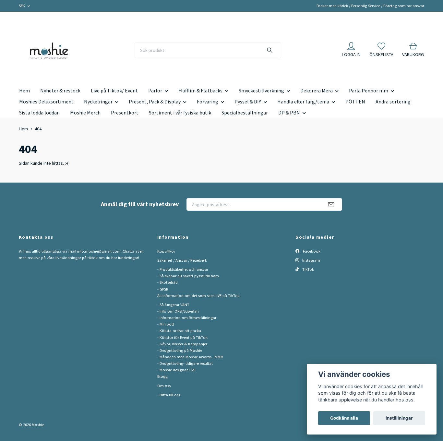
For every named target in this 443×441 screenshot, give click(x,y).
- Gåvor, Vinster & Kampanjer (182, 343)
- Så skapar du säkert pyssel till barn (188, 275)
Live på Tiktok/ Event (114, 90)
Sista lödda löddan (39, 112)
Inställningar (399, 418)
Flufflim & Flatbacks (200, 90)
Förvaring (207, 101)
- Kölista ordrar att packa (179, 330)
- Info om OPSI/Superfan (178, 311)
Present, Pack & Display (155, 101)
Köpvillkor (166, 251)
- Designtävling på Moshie (179, 350)
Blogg (162, 376)
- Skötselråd (167, 282)
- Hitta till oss (168, 394)
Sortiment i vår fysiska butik (180, 112)
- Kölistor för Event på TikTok (182, 337)
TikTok (307, 269)
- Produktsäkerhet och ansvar (182, 269)
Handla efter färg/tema (303, 101)
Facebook (311, 251)
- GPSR (162, 289)
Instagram (310, 260)
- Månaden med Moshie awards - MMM (190, 356)
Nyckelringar (98, 101)
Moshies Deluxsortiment (46, 101)
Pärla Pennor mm (368, 90)
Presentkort (124, 112)
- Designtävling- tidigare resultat (185, 363)
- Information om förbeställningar (186, 317)
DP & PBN (289, 112)
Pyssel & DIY (247, 101)
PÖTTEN (355, 101)
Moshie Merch (85, 112)
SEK (22, 5)
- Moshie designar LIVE (176, 369)
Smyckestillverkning (261, 90)
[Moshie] (49, 50)
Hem (24, 90)
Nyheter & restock (60, 90)
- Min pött (165, 324)
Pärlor (155, 90)
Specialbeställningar (245, 112)
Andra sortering (393, 101)
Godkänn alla (344, 418)
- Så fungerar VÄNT (173, 304)
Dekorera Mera (316, 90)
